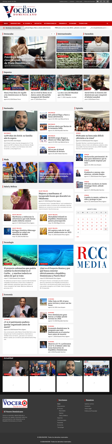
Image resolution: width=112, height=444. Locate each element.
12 (87, 222)
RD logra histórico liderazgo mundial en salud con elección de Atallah (24, 232)
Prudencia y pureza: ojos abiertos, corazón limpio (94, 173)
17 (78, 226)
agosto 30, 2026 (8, 140)
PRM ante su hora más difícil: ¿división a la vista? (56, 28)
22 (101, 226)
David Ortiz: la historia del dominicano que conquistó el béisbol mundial (96, 95)
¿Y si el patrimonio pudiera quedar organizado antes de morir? (17, 324)
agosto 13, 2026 (52, 321)
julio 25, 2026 (87, 66)
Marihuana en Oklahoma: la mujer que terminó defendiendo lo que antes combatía (68, 62)
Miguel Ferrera (61, 223)
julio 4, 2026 (51, 352)
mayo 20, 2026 (44, 278)
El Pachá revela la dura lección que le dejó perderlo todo (95, 63)
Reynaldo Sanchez (72, 50)
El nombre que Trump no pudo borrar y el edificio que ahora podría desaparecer (68, 46)
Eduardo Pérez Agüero (20, 65)
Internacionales (50, 23)
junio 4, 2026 (88, 99)
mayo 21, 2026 (8, 278)
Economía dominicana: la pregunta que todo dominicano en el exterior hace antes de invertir (59, 331)
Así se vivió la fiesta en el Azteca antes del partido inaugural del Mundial (41, 95)
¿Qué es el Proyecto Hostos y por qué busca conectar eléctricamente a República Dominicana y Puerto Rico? (55, 272)
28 (96, 229)
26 (87, 229)
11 (83, 222)
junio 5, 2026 (43, 180)
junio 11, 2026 (61, 97)
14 (96, 222)
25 (83, 229)
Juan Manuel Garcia (63, 119)
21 (96, 226)
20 (92, 226)
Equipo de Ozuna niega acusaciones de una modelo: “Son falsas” (95, 46)
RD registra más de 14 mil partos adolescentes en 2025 (59, 231)
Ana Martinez (97, 50)
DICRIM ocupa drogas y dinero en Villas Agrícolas (58, 139)
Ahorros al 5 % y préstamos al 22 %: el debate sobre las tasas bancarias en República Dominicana (59, 347)
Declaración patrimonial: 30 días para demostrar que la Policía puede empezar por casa (95, 160)
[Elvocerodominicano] (16, 82)
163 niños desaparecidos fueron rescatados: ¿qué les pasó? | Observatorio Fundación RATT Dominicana (42, 382)
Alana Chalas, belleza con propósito (16, 177)
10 (78, 222)
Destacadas (8, 34)
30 (105, 229)
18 (83, 226)
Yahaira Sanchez (62, 153)
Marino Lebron (16, 180)
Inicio (6, 23)
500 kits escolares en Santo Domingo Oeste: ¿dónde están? (95, 186)
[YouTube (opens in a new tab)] (97, 1)
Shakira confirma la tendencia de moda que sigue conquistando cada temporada (55, 176)
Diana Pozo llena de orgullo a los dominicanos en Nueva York (15, 95)
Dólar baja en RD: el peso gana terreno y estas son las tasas (59, 303)
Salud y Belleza (10, 186)
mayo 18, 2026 (52, 223)
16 (105, 222)
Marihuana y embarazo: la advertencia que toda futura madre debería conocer (23, 219)
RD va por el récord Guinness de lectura (56, 150)
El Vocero (26, 23)
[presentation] (52, 34)
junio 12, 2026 (34, 99)
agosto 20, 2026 (8, 99)
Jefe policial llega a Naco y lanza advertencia (59, 116)
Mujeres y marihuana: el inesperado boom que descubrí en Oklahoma (55, 196)
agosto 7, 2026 (52, 336)
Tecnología (8, 242)
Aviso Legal (79, 1)
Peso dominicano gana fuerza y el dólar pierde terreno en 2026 (57, 317)
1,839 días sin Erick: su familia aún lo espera (67, 379)
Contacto (72, 1)
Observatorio (15, 23)
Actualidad (8, 358)
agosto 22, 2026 (88, 165)
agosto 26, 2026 (88, 50)
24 (78, 229)
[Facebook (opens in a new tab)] (100, 1)
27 (92, 229)
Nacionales (8, 108)
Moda (6, 159)
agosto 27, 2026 (61, 50)
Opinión (79, 108)
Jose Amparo (17, 140)
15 (101, 222)
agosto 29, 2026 (52, 130)
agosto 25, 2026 (8, 65)
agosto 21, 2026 (88, 176)
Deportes (37, 23)
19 (87, 226)
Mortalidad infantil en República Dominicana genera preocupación (57, 219)
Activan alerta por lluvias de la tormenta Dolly (59, 127)
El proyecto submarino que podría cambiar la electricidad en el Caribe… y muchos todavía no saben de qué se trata (20, 272)
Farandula (63, 23)
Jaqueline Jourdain (71, 97)
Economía (8, 294)
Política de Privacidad (89, 1)
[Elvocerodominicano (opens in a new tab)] (107, 1)
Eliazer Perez (17, 99)
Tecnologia (83, 23)
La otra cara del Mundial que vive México (68, 94)
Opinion (78, 133)
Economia (72, 23)
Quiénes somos (64, 1)
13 (92, 222)
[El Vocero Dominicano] (19, 7)
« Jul (77, 237)
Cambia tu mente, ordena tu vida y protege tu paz (95, 198)
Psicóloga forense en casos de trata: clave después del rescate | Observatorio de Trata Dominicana (28, 60)
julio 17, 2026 (7, 180)
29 (101, 229)
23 (105, 226)
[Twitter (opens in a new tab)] (104, 1)
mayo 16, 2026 (52, 234)
